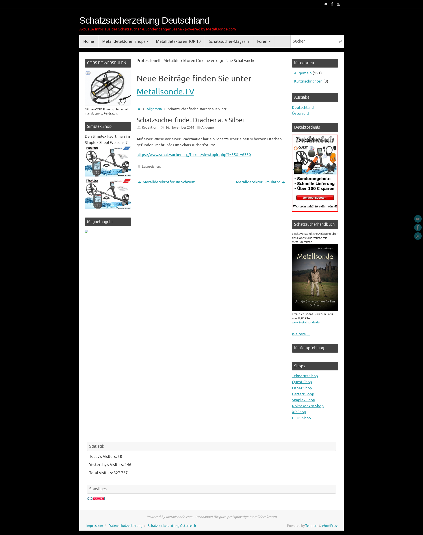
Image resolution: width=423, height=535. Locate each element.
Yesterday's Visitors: (107, 464)
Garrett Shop (303, 394)
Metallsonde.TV (165, 91)
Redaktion (149, 127)
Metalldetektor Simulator (258, 182)
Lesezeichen (151, 166)
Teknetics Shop (305, 376)
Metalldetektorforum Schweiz (168, 182)
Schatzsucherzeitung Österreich (172, 526)
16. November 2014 (179, 127)
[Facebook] (332, 4)
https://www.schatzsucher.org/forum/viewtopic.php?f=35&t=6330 (194, 154)
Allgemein (154, 109)
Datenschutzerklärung (126, 526)
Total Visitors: (101, 473)
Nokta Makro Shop (308, 406)
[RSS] (338, 4)
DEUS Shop (301, 418)
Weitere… (301, 334)
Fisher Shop (302, 388)
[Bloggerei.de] (96, 499)
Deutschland (303, 107)
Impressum (94, 526)
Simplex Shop (303, 400)
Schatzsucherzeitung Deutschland (144, 20)
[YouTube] (326, 4)
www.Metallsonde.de (305, 322)
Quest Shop (302, 382)
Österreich (301, 113)
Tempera (311, 526)
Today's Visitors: (103, 456)
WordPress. (330, 526)
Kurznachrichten (308, 81)
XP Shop (299, 412)
